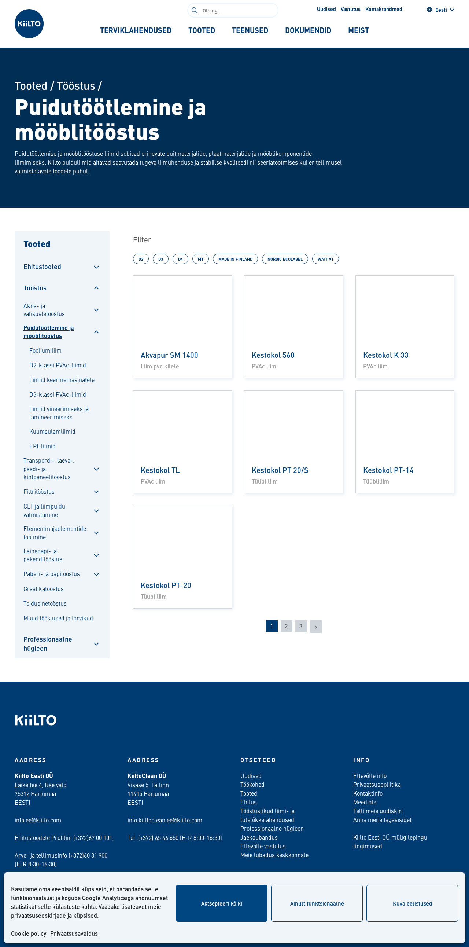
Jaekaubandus (259, 837)
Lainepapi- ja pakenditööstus (42, 555)
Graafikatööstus (43, 588)
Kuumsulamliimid (52, 431)
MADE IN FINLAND (235, 259)
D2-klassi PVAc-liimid (57, 365)
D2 (141, 259)
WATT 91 (325, 259)
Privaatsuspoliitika (377, 784)
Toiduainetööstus (45, 603)
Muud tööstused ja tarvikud (58, 618)
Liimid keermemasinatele (62, 379)
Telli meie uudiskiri (378, 811)
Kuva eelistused (412, 903)
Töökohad (252, 784)
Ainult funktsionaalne (317, 903)
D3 (160, 259)
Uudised (326, 8)
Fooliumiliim (45, 350)
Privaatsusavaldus (74, 933)
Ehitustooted (42, 266)
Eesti (441, 9)
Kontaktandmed (383, 8)
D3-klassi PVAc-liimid (57, 394)
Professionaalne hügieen (47, 643)
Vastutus (351, 8)
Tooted (31, 85)
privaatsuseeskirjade (38, 915)
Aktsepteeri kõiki (221, 903)
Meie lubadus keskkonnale (274, 855)
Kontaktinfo (368, 793)
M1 (200, 259)
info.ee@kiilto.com (38, 820)
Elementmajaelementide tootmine (54, 532)
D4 (180, 259)
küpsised (85, 915)
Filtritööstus (39, 491)
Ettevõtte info (370, 775)
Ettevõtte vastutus (263, 846)
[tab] (136, 30)
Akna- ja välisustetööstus (44, 309)
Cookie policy (29, 933)
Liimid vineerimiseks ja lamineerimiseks (59, 412)
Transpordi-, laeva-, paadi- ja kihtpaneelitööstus (48, 468)
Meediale (364, 802)
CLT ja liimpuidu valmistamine (44, 510)
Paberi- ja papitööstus (51, 573)
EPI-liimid (42, 446)
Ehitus (248, 802)
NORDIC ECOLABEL (285, 259)
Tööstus (76, 85)
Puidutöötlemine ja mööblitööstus (48, 332)
